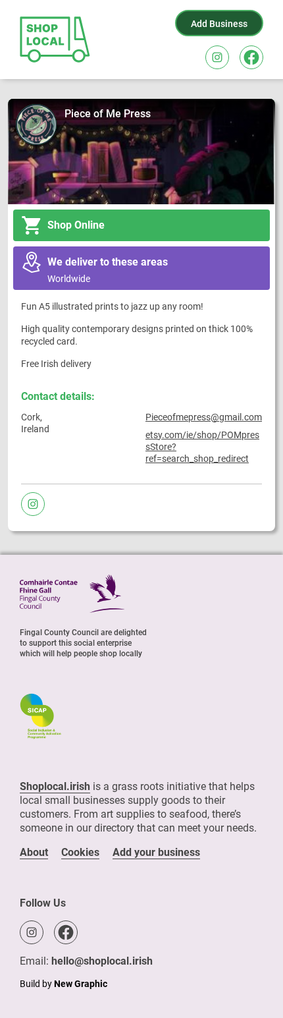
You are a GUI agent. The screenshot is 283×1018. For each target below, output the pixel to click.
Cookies (80, 852)
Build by (63, 983)
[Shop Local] (56, 39)
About (34, 852)
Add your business (156, 852)
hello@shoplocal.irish (102, 961)
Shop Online (76, 225)
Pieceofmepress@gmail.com (203, 417)
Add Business (219, 23)
